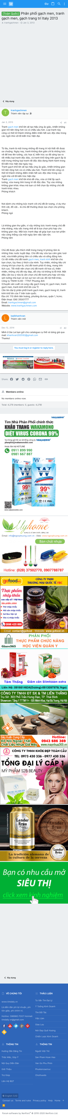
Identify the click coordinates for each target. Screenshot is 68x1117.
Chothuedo (40, 1075)
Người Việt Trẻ (42, 1051)
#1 (65, 122)
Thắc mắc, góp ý (10, 1057)
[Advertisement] (34, 59)
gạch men (13, 126)
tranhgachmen (11, 22)
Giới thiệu (7, 1069)
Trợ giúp (6, 1075)
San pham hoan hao (45, 1057)
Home (57, 1100)
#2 (65, 328)
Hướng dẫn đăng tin (12, 1051)
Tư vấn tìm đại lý (43, 1000)
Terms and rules (23, 1100)
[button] (5, 4)
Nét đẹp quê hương (45, 1030)
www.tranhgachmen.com (24, 305)
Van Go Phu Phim (43, 1063)
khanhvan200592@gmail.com (22, 335)
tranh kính (45, 259)
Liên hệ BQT (8, 1081)
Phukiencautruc (43, 1069)
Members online (15, 391)
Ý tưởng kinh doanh (45, 1006)
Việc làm (39, 1018)
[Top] (63, 1100)
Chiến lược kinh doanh (46, 1036)
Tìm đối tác (40, 1012)
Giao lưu (39, 1024)
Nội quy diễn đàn (10, 1063)
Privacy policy (39, 1100)
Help (50, 1100)
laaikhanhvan (18, 315)
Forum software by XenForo (30, 1113)
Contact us (8, 1100)
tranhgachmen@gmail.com (22, 302)
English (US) (11, 1095)
